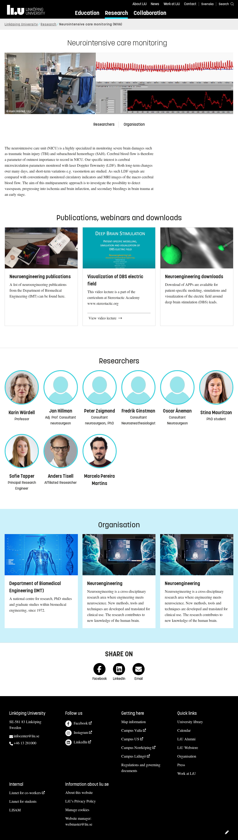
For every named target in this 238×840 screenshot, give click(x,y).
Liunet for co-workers (25, 792)
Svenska (207, 4)
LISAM (15, 809)
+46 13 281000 (25, 742)
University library (190, 721)
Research (116, 13)
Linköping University (21, 24)
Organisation (134, 124)
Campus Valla (131, 730)
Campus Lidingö (133, 756)
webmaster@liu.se (78, 824)
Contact (190, 4)
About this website (79, 792)
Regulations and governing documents (140, 767)
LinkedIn (80, 741)
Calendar (184, 730)
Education (87, 13)
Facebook (81, 723)
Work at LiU (172, 4)
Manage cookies (77, 809)
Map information (133, 721)
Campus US (130, 738)
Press (181, 764)
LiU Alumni (186, 738)
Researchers (104, 124)
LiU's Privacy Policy (80, 801)
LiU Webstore (187, 747)
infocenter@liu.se (26, 735)
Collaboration (150, 13)
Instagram (81, 732)
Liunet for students (22, 801)
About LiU (139, 4)
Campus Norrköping (136, 747)
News (155, 4)
